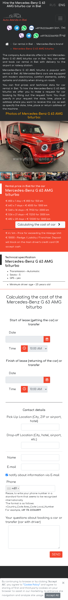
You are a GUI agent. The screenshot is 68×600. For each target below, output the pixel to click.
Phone (11, 482)
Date (12, 332)
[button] (17, 176)
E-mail (11, 467)
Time (12, 348)
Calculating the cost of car (37, 224)
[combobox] (13, 488)
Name (11, 457)
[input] (25, 339)
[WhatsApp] (24, 28)
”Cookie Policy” (31, 585)
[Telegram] (16, 28)
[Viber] (9, 28)
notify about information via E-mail (33, 475)
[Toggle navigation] (60, 18)
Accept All (52, 595)
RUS (53, 5)
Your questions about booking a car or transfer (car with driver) (34, 520)
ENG (62, 5)
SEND (56, 554)
